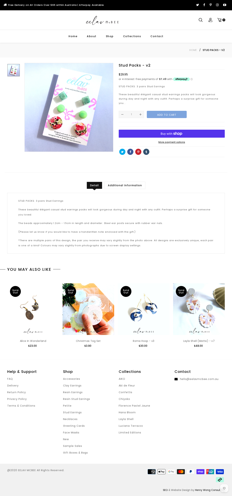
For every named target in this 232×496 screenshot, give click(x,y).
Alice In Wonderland (33, 341)
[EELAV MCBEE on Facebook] (204, 5)
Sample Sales (72, 446)
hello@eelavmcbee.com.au (199, 379)
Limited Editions (130, 432)
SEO (165, 490)
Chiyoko (124, 399)
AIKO (122, 379)
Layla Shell (126, 419)
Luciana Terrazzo (131, 426)
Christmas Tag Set (88, 341)
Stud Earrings (72, 412)
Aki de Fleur (127, 385)
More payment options (171, 142)
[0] (221, 20)
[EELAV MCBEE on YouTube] (224, 5)
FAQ (10, 379)
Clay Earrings (72, 385)
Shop (110, 36)
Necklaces (70, 419)
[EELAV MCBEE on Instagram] (217, 5)
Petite (67, 405)
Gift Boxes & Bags (75, 452)
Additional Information (125, 185)
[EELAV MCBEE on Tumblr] (146, 152)
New (66, 439)
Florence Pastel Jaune (134, 405)
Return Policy (16, 392)
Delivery (13, 385)
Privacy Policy (17, 399)
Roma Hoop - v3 (143, 341)
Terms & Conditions (21, 405)
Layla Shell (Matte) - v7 (199, 341)
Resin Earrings (73, 392)
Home (73, 36)
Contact (156, 36)
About (91, 36)
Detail (94, 185)
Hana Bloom (127, 412)
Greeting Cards (74, 426)
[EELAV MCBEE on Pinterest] (210, 5)
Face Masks (71, 432)
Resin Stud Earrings (76, 399)
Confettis (125, 392)
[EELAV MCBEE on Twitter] (197, 5)
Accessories (71, 379)
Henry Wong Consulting (210, 490)
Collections (132, 36)
